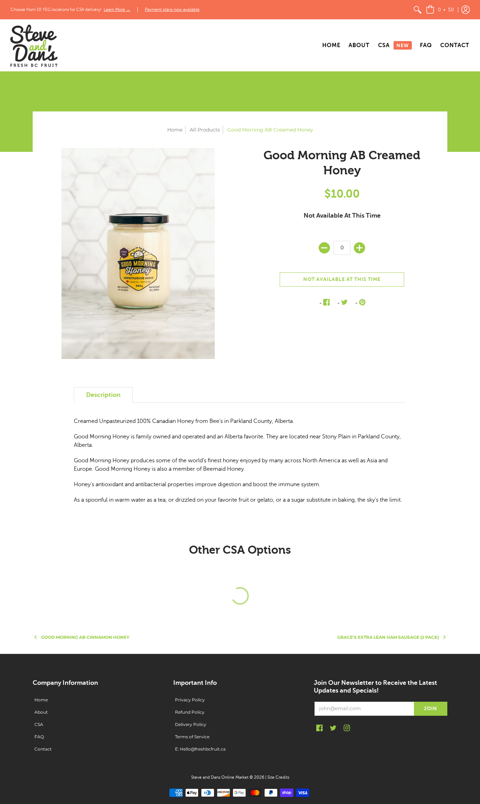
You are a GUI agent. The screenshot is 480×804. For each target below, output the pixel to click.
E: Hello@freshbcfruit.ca (200, 749)
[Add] (359, 247)
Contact (43, 749)
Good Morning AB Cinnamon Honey (85, 637)
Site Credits (278, 777)
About (41, 712)
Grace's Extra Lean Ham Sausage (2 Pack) (388, 637)
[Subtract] (324, 247)
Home (174, 130)
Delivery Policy (190, 724)
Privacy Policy (190, 699)
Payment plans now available (172, 9)
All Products (205, 130)
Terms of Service (192, 736)
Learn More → (117, 9)
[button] (440, 10)
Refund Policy (190, 712)
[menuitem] (417, 10)
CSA (38, 724)
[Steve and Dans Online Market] (33, 45)
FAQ (39, 736)
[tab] (103, 395)
